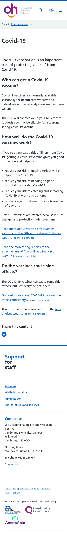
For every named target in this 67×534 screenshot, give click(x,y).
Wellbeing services (16, 392)
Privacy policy (11, 488)
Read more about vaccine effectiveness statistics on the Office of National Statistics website (31, 233)
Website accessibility (30, 488)
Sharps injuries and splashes (22, 405)
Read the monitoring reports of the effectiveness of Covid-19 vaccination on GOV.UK (29, 251)
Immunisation (19, 24)
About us (10, 386)
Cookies (45, 488)
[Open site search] (40, 10)
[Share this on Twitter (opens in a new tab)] (5, 334)
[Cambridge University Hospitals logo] (18, 10)
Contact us (11, 464)
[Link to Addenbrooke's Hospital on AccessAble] (15, 520)
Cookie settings (12, 493)
